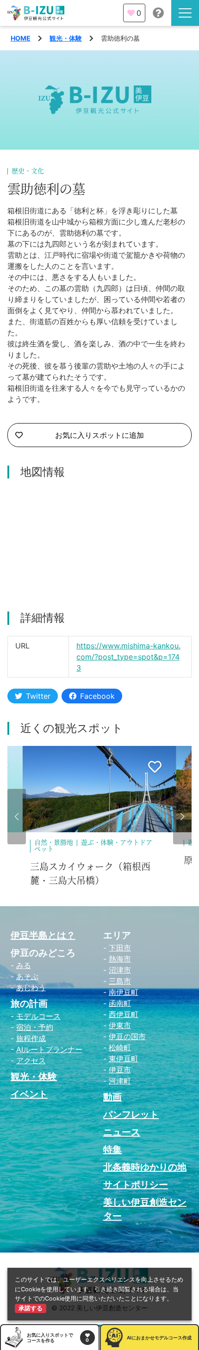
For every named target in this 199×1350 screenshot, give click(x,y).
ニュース (121, 1132)
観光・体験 (66, 38)
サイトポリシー (135, 1184)
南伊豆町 (123, 992)
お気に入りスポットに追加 (99, 435)
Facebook (97, 696)
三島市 (120, 981)
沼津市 (120, 970)
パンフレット (131, 1114)
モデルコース (38, 1016)
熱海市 (120, 958)
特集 (112, 1149)
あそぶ (27, 976)
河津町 (120, 1080)
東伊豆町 (123, 1058)
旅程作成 (31, 1038)
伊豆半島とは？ (43, 935)
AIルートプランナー (49, 1049)
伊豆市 (120, 1069)
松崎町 (120, 1047)
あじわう (31, 987)
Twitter (38, 696)
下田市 (120, 947)
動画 (112, 1096)
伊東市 (120, 1025)
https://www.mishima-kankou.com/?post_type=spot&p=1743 (128, 656)
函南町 (120, 1003)
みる (23, 965)
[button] (16, 816)
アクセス (31, 1060)
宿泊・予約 (34, 1027)
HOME (21, 38)
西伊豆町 (123, 1014)
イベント (29, 1094)
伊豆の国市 (127, 1036)
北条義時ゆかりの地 (145, 1167)
